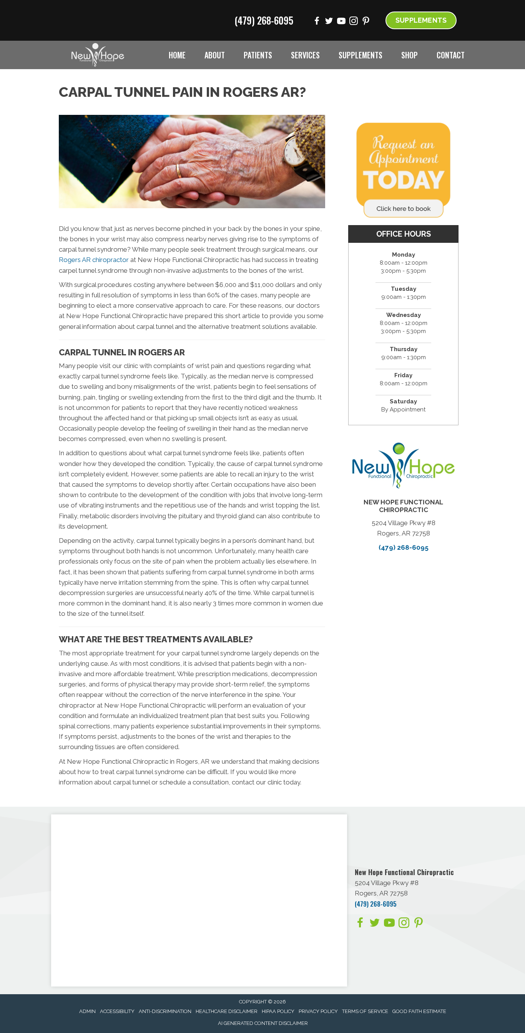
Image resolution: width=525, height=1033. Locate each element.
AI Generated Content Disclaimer (263, 1023)
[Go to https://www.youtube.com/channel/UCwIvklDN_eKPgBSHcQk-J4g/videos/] (341, 22)
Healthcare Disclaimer (227, 1011)
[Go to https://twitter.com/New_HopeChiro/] (329, 22)
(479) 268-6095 (263, 20)
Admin (87, 1011)
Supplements (360, 55)
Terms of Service (365, 1011)
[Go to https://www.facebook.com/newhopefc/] (316, 22)
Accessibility (117, 1011)
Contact (451, 55)
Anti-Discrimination (165, 1011)
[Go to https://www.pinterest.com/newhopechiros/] (366, 22)
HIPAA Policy (278, 1011)
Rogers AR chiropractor (94, 260)
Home (177, 55)
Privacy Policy (318, 1011)
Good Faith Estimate (419, 1011)
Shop (409, 55)
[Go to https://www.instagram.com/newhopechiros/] (353, 22)
